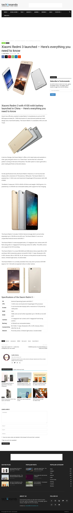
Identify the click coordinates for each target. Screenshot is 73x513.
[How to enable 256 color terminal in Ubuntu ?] (29, 477)
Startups (57, 12)
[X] (6, 56)
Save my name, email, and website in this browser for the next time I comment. (21, 437)
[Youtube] (59, 504)
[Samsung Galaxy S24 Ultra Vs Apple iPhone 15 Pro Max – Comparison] (9, 377)
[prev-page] (2, 403)
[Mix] (15, 363)
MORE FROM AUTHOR (18, 369)
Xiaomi (29, 341)
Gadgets (28, 12)
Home (3, 40)
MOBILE (18, 341)
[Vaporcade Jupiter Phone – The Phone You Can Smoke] (29, 470)
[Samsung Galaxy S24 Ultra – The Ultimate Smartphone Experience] (24, 377)
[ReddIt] (19, 56)
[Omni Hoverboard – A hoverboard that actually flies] (29, 484)
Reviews (44, 12)
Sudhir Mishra (6, 53)
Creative (6, 15)
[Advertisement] (45, 5)
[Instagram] (55, 500)
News (5, 12)
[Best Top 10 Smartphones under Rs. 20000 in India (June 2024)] (40, 377)
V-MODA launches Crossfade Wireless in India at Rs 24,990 (37, 347)
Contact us (66, 511)
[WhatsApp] (12, 56)
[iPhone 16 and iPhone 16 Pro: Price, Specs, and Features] (9, 393)
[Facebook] (3, 56)
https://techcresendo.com (16, 357)
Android (12, 40)
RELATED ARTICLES (7, 369)
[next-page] (5, 403)
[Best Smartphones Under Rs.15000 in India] (40, 393)
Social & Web (13, 12)
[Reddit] (51, 504)
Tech (22, 12)
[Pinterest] (9, 56)
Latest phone (13, 341)
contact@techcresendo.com (31, 505)
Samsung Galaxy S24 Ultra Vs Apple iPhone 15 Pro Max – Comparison (8, 385)
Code (50, 12)
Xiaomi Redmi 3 (35, 341)
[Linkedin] (16, 56)
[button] (69, 12)
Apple (3, 397)
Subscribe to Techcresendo (60, 81)
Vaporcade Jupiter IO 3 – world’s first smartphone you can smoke (10, 347)
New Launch (24, 341)
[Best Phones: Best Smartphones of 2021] (24, 393)
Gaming (36, 12)
